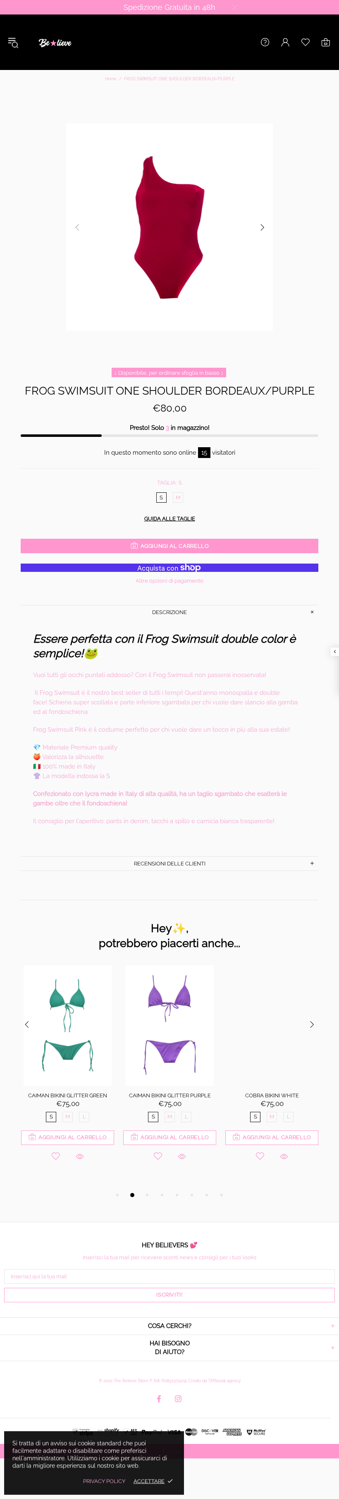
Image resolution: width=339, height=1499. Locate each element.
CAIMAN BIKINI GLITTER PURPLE (170, 1095)
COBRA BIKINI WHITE (272, 1095)
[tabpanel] (68, 1074)
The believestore (54, 42)
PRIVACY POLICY (104, 1481)
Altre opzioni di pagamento (169, 581)
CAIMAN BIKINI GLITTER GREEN (67, 1095)
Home (111, 79)
